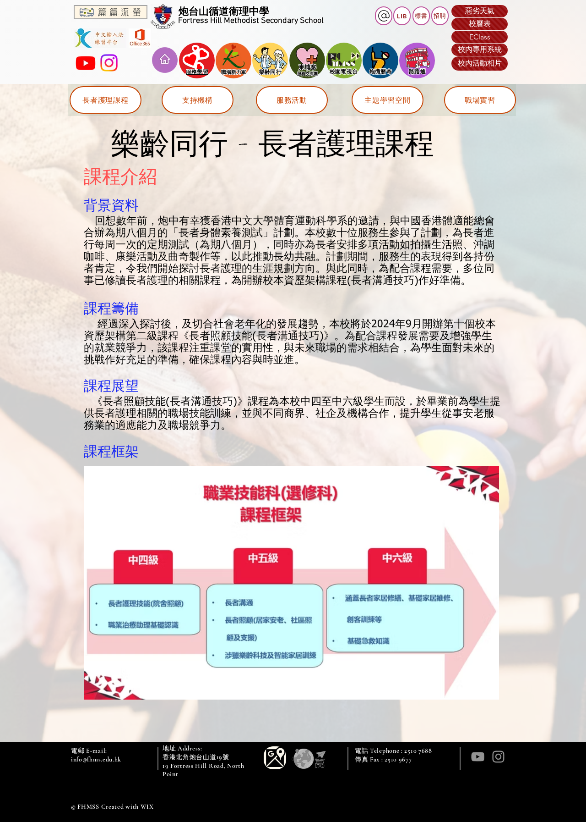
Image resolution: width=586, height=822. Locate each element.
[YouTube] (478, 757)
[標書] (383, 15)
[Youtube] (85, 62)
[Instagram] (109, 62)
